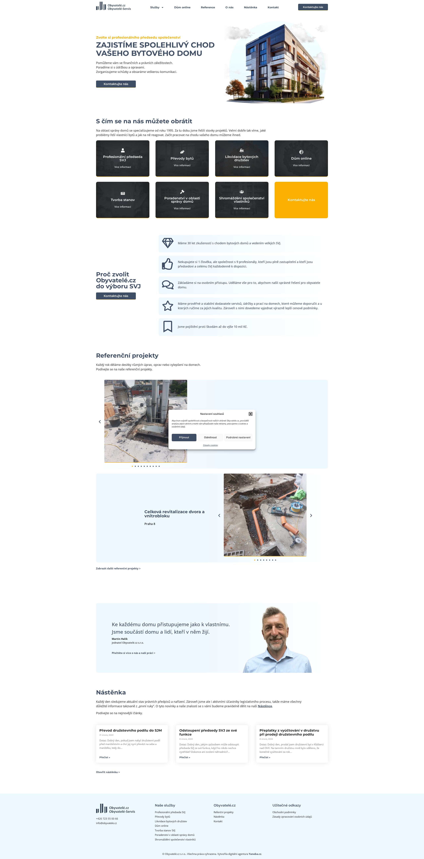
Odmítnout (210, 437)
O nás (229, 7)
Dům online (182, 7)
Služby (154, 7)
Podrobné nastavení (238, 437)
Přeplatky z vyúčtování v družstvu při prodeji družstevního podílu (289, 732)
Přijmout (184, 437)
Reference (208, 7)
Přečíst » (104, 757)
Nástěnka (250, 7)
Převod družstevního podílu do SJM (130, 730)
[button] (250, 414)
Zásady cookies (210, 445)
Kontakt (273, 7)
